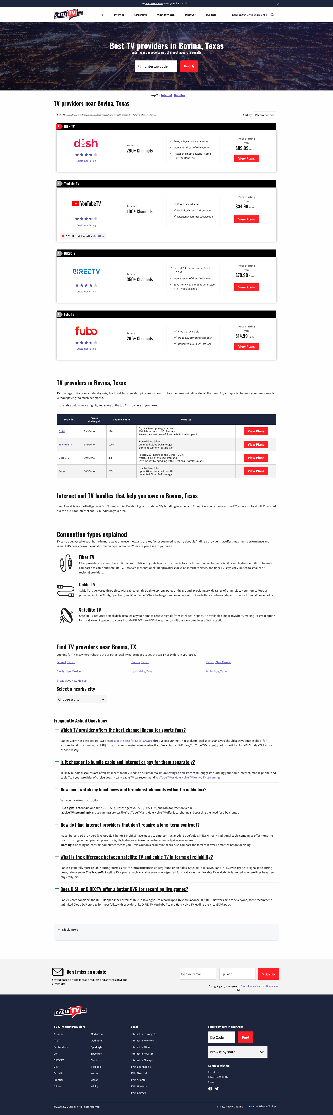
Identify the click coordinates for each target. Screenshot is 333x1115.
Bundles (179, 95)
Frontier (58, 1080)
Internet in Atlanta (141, 1047)
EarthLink (59, 1073)
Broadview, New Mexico (72, 680)
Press (211, 1082)
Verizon (95, 1073)
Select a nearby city (76, 688)
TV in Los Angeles (141, 1066)
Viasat (94, 1080)
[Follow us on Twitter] (216, 1090)
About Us (213, 1072)
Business (211, 14)
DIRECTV (64, 458)
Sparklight (97, 1047)
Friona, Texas (140, 662)
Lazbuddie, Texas (142, 671)
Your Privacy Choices (264, 1106)
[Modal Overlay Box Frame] (166, 976)
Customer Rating (86, 160)
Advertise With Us (218, 1077)
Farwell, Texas (66, 662)
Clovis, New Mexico (69, 671)
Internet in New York (142, 1040)
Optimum (96, 1040)
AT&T (57, 1040)
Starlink (95, 1060)
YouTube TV (65, 444)
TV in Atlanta (138, 1080)
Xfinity (94, 1086)
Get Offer (98, 236)
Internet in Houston (142, 1053)
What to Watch (166, 14)
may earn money (154, 3)
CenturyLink (61, 1047)
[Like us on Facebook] (210, 1090)
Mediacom (97, 1034)
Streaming (140, 14)
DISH (62, 431)
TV (101, 14)
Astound (59, 1034)
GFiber (57, 1086)
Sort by (247, 115)
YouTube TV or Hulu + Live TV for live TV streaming (188, 777)
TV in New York (139, 1073)
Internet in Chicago (142, 1060)
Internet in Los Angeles (144, 1034)
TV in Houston (139, 1086)
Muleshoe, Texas (217, 671)
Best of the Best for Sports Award (131, 740)
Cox (56, 1053)
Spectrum (96, 1053)
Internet (119, 14)
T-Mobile (96, 1066)
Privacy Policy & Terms (230, 1106)
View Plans (248, 158)
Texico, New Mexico (218, 662)
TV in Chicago (138, 1093)
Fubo (62, 471)
